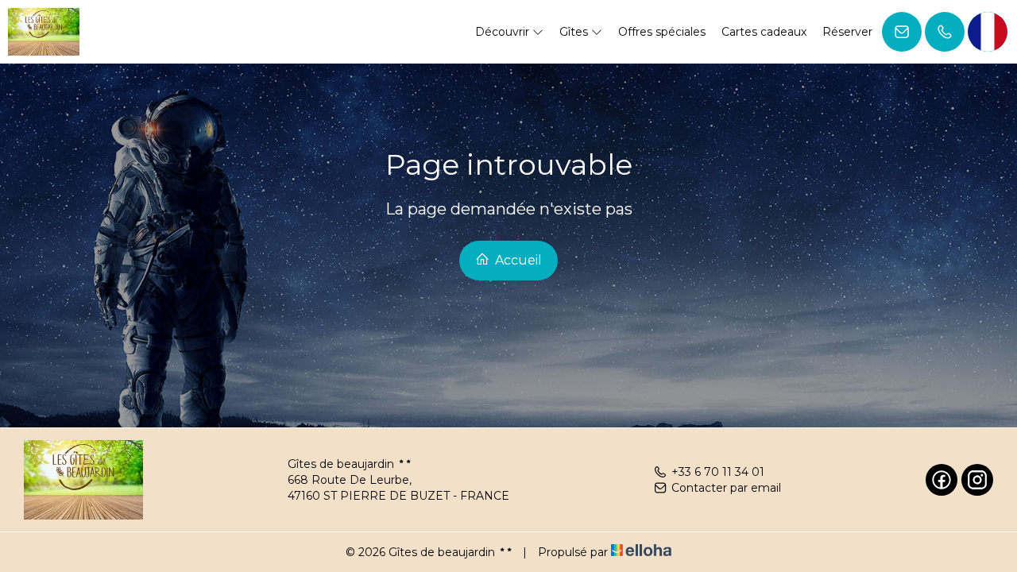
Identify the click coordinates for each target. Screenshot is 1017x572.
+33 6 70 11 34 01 (717, 472)
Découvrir (503, 32)
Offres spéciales (662, 32)
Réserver (847, 32)
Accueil (517, 260)
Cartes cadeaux (763, 32)
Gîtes (575, 32)
